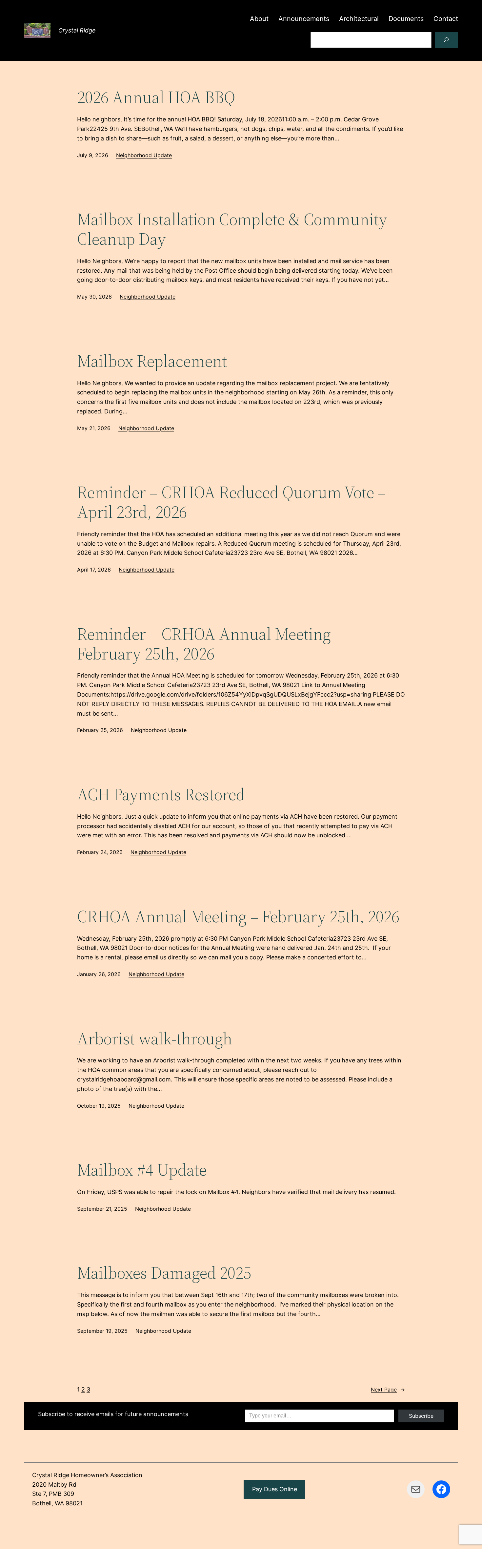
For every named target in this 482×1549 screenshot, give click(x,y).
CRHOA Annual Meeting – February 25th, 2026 (238, 916)
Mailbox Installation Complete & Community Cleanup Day (232, 229)
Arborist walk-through (154, 1038)
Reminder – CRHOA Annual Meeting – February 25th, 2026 (210, 643)
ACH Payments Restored (161, 794)
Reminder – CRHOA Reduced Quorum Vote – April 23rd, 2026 (231, 502)
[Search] (446, 40)
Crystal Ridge (77, 30)
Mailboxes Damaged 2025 (164, 1273)
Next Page (388, 1389)
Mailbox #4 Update (142, 1170)
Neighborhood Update (144, 155)
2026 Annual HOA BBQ (156, 97)
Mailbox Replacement (152, 361)
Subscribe (421, 1416)
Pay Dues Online (274, 1489)
